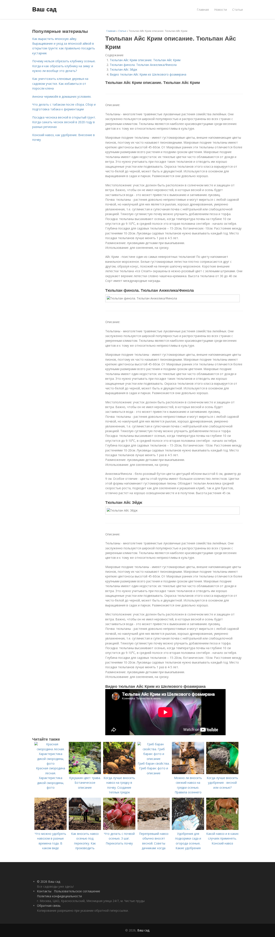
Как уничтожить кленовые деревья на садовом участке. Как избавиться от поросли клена (60, 83)
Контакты (44, 891)
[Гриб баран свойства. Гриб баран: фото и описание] (154, 759)
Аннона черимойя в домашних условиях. (61, 96)
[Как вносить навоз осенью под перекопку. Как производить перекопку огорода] (85, 829)
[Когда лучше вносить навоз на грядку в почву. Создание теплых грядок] (119, 773)
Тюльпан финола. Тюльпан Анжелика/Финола (143, 65)
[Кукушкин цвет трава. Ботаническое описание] (85, 773)
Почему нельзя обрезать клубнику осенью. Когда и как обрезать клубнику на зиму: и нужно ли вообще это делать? (64, 66)
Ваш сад (44, 9)
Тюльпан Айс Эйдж (123, 69)
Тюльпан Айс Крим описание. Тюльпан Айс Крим (145, 60)
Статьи (237, 10)
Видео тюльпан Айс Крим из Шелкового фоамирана (148, 74)
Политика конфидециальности (59, 896)
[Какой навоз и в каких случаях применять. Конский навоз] (222, 829)
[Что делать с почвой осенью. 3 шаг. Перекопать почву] (119, 829)
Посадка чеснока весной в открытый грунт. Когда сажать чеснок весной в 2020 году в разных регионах (64, 122)
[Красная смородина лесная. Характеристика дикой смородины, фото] (50, 763)
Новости (220, 10)
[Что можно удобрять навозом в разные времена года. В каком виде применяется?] (50, 829)
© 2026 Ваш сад (48, 881)
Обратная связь (49, 906)
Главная (203, 10)
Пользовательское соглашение (77, 891)
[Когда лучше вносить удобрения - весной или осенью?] (222, 773)
